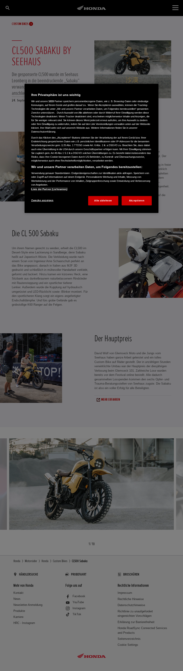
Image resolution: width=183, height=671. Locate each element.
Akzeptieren (136, 200)
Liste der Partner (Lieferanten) (49, 189)
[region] (91, 148)
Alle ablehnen (103, 200)
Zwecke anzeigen (42, 200)
